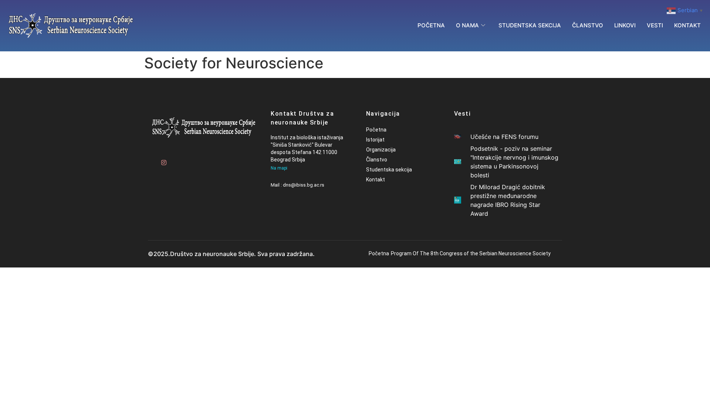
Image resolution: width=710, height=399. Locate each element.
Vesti (655, 25)
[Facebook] (149, 159)
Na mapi (279, 168)
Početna (431, 25)
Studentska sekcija (529, 25)
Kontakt (687, 25)
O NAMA (467, 25)
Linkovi (625, 25)
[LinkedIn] (188, 159)
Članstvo (587, 25)
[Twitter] (175, 159)
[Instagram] (162, 159)
